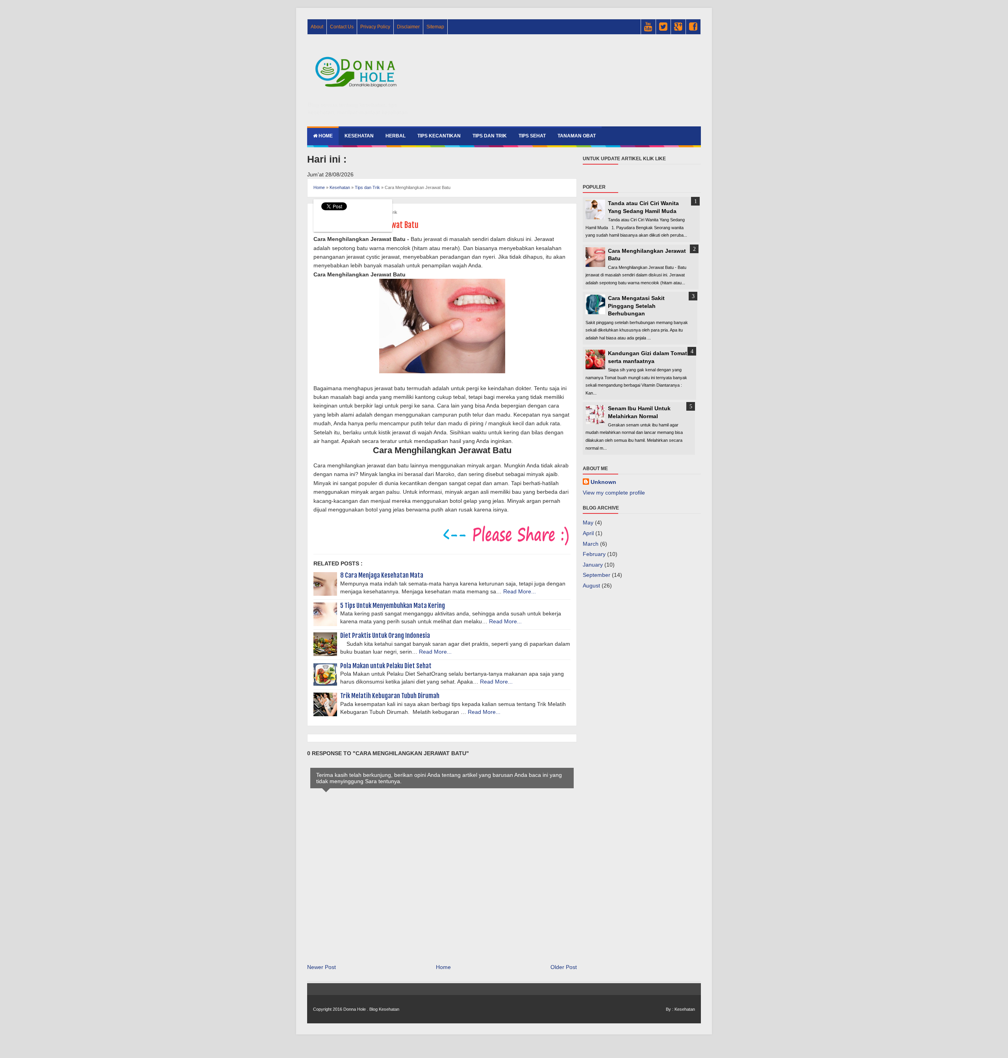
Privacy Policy (375, 27)
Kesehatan (359, 136)
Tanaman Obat (577, 136)
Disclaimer (408, 27)
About (317, 27)
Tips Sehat (532, 136)
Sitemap (435, 27)
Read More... (519, 591)
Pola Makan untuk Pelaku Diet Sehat (386, 666)
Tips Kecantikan (439, 136)
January (593, 564)
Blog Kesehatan (384, 1009)
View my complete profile (614, 492)
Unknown (603, 482)
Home (325, 136)
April (588, 533)
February (594, 554)
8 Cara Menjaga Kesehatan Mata (381, 575)
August (591, 585)
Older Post (563, 967)
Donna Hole (354, 1009)
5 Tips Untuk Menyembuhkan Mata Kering (392, 606)
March (590, 544)
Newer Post (321, 967)
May (588, 522)
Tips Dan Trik (489, 136)
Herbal (395, 136)
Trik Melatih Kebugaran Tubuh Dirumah (389, 696)
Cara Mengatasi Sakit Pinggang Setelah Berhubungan (636, 306)
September (596, 575)
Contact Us (342, 27)
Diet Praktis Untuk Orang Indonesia (385, 635)
